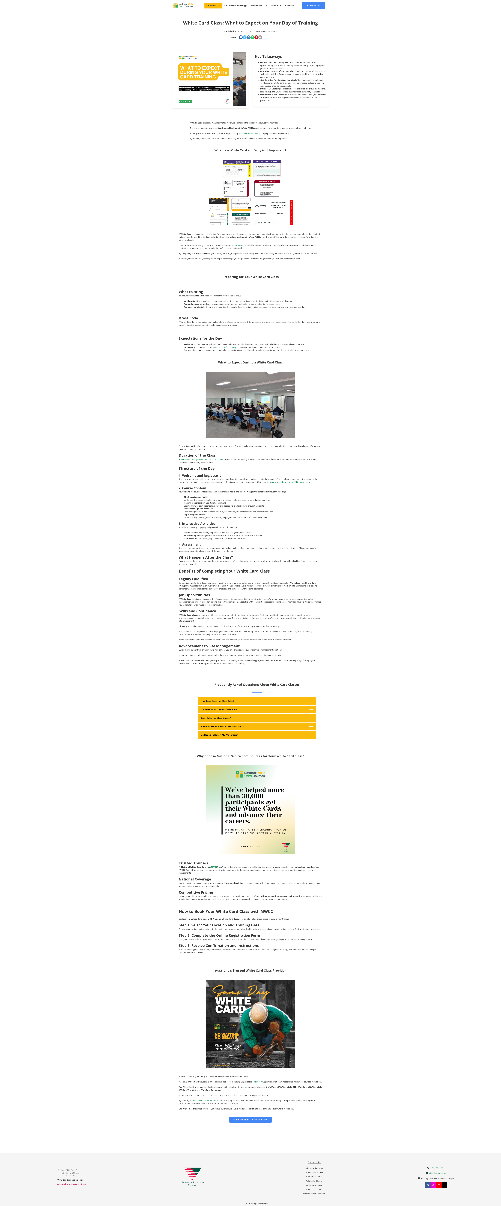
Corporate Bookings (235, 5)
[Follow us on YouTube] (439, 1185)
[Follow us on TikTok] (444, 1185)
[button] (257, 701)
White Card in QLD (314, 1172)
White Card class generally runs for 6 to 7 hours (201, 459)
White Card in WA (314, 1185)
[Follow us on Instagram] (433, 1185)
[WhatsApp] (252, 37)
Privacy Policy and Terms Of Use (70, 1184)
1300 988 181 (436, 1167)
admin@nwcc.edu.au (437, 1173)
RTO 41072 (259, 1081)
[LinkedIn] (248, 37)
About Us (276, 5)
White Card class (250, 133)
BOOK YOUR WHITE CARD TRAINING (250, 1119)
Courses (211, 5)
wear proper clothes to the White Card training (291, 482)
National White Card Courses (203, 1100)
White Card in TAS (314, 1189)
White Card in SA (314, 1181)
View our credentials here (70, 1179)
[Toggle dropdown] (219, 5)
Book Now (313, 5)
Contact (290, 5)
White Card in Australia (314, 1193)
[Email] (260, 37)
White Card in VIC (314, 1176)
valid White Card (240, 245)
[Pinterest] (256, 37)
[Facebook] (241, 37)
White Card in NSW (314, 1168)
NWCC (214, 867)
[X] (245, 37)
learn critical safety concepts (225, 347)
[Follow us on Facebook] (428, 1185)
